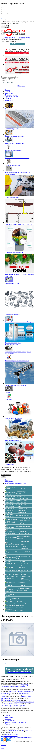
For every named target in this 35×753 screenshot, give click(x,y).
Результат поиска (10, 720)
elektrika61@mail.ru (11, 734)
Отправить (5, 27)
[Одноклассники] (5, 739)
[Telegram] (10, 739)
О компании (9, 100)
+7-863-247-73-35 (13, 730)
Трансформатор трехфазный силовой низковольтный (14, 685)
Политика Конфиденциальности (15, 722)
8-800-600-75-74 (27, 730)
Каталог (7, 91)
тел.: (8, 38)
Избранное (21, 86)
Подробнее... (6, 25)
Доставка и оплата (11, 95)
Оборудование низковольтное (11, 700)
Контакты (8, 98)
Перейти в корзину (7, 82)
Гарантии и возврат (11, 96)
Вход (13, 44)
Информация (9, 93)
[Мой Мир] (7, 739)
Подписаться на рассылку (9, 736)
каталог (3, 696)
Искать (4, 476)
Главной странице (24, 693)
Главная (7, 90)
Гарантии (8, 724)
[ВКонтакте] (2, 739)
